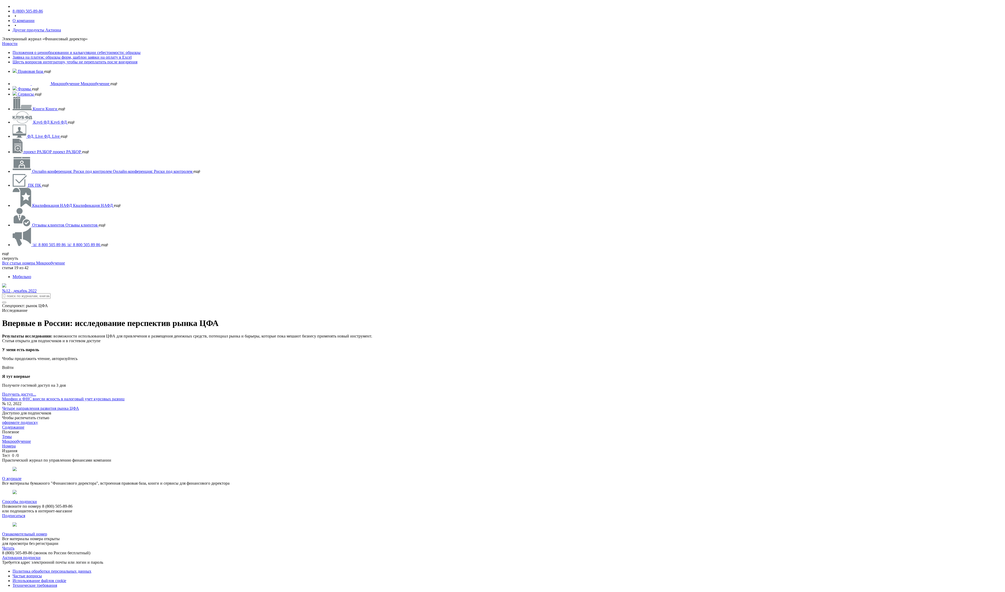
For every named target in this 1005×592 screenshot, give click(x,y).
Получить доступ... (19, 394)
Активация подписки (21, 557)
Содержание (13, 427)
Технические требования (35, 585)
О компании (24, 20)
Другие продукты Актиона (37, 30)
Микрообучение (50, 263)
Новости (10, 43)
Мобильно (22, 276)
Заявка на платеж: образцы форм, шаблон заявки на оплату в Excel (72, 57)
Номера (9, 446)
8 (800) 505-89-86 (28, 11)
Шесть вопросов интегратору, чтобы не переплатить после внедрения (75, 62)
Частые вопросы (27, 576)
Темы (7, 436)
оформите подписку (20, 422)
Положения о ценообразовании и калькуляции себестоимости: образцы (77, 52)
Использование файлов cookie (39, 580)
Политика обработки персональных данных (52, 571)
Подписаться (13, 515)
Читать (8, 548)
